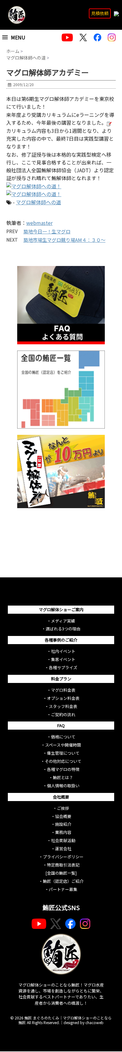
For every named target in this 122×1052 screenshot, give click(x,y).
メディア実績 (63, 621)
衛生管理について (63, 753)
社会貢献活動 (63, 840)
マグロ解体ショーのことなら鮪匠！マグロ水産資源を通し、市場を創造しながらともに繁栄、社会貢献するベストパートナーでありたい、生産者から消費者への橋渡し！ (61, 994)
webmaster (39, 223)
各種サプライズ (63, 667)
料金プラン (61, 679)
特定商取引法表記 (63, 865)
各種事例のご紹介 (61, 640)
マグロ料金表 (63, 690)
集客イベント (63, 659)
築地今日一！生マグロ (46, 231)
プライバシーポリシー (63, 857)
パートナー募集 (63, 889)
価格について (63, 737)
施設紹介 (63, 824)
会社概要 (61, 797)
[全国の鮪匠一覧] (61, 873)
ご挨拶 (63, 808)
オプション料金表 (63, 698)
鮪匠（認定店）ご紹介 (63, 881)
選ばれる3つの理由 (63, 629)
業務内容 (63, 832)
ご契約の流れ (63, 714)
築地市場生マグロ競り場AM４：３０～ (64, 240)
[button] (21, 37)
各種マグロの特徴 (63, 769)
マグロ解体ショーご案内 (61, 609)
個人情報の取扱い (63, 786)
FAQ (61, 725)
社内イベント (63, 651)
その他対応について (63, 761)
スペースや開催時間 (63, 745)
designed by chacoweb (84, 1022)
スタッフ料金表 (63, 706)
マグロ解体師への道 (38, 202)
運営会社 (63, 848)
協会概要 (63, 816)
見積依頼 (100, 13)
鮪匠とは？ (63, 777)
